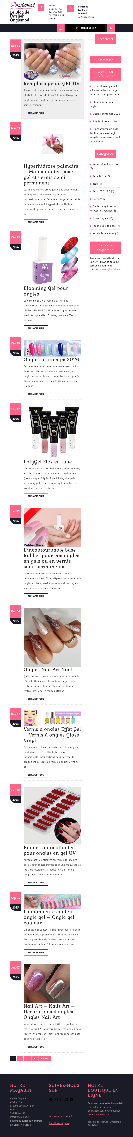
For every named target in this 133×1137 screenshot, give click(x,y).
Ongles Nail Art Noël (48, 669)
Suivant (44, 1058)
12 (18, 409)
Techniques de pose (104, 225)
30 (18, 790)
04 (18, 611)
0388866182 (88, 28)
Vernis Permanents (103, 233)
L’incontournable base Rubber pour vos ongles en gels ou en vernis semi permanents (51, 558)
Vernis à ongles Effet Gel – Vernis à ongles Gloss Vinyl (52, 734)
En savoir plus (38, 113)
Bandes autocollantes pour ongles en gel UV (50, 850)
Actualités (98, 176)
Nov (13, 714)
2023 (15, 55)
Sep (13, 898)
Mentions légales (59, 1123)
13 (18, 46)
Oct (13, 790)
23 (18, 511)
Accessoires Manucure (106, 164)
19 (18, 343)
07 (18, 967)
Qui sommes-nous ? (60, 1116)
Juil (13, 967)
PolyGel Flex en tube (48, 462)
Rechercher (105, 39)
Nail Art (97, 198)
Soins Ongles (100, 218)
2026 (15, 138)
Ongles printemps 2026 (51, 359)
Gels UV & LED (101, 191)
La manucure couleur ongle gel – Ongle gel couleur (49, 917)
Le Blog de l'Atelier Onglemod (19, 16)
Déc (13, 46)
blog (95, 183)
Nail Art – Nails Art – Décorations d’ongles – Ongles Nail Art (51, 1011)
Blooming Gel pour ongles (46, 291)
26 (18, 898)
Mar (13, 128)
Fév (13, 237)
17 (18, 714)
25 (18, 237)
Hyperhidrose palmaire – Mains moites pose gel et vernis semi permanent (51, 174)
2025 (15, 621)
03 (18, 128)
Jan (14, 511)
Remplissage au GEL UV (52, 83)
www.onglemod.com (110, 269)
